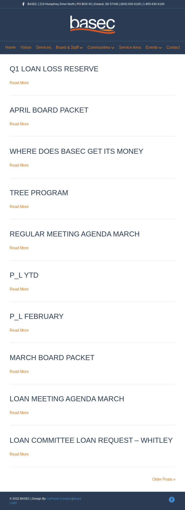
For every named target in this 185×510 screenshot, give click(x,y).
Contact (173, 47)
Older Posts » (163, 479)
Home (10, 47)
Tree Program (39, 193)
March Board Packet (52, 358)
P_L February (37, 316)
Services (43, 47)
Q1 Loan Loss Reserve (54, 69)
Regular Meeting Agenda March (75, 234)
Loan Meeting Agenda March (67, 399)
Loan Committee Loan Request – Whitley (91, 440)
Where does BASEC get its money (76, 151)
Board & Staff (67, 47)
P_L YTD (24, 275)
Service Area (130, 47)
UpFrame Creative (59, 498)
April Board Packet (49, 110)
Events (152, 47)
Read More (19, 83)
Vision (25, 47)
